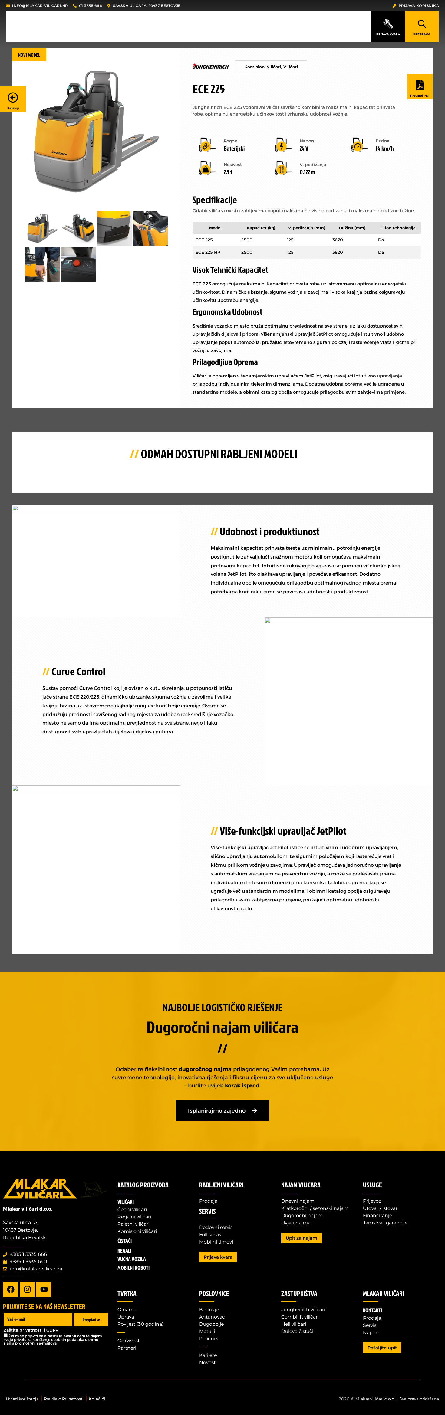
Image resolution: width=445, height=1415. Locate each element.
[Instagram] (27, 1289)
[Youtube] (43, 1289)
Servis (207, 1211)
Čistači (124, 1240)
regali (124, 1250)
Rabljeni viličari (221, 1184)
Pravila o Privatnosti (64, 1399)
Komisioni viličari (262, 67)
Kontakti (372, 1310)
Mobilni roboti (133, 1267)
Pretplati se (91, 1319)
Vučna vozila (131, 1259)
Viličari (290, 67)
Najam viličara (301, 1184)
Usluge (372, 1184)
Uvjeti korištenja (22, 1399)
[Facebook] (10, 1289)
